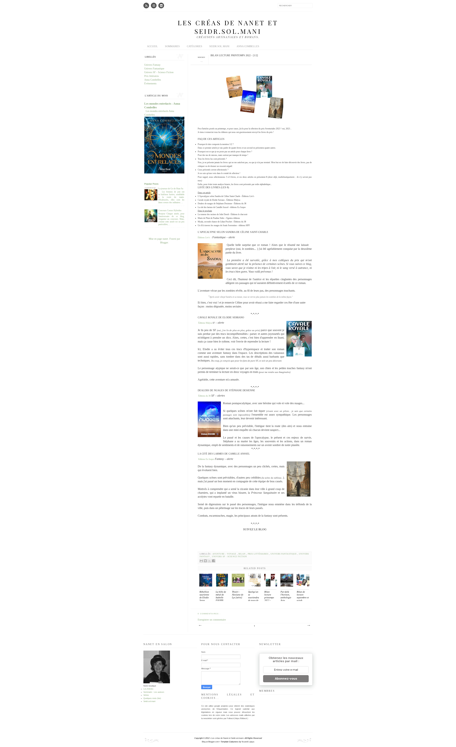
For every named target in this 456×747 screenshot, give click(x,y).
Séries (146, 695)
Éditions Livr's (204, 237)
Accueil (152, 46)
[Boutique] (161, 5)
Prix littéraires (258, 554)
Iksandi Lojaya (248, 742)
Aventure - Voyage (225, 554)
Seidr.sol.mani (219, 46)
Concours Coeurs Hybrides (170, 210)
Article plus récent (200, 625)
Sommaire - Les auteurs (153, 692)
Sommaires (172, 46)
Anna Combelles (248, 46)
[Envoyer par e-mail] (201, 561)
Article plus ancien (308, 625)
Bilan (242, 554)
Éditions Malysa (205, 323)
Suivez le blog (254, 529)
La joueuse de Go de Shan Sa (170, 188)
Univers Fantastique (284, 554)
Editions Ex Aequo (206, 459)
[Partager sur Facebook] (213, 561)
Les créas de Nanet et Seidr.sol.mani (228, 26)
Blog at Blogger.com (210, 742)
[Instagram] (154, 5)
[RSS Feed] (146, 5)
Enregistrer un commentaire (212, 619)
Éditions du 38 (204, 396)
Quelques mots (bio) (152, 698)
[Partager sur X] (209, 561)
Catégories (194, 46)
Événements (150, 83)
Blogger (164, 242)
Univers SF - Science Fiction (229, 556)
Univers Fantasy (152, 65)
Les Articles (148, 689)
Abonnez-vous (286, 678)
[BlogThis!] (205, 561)
